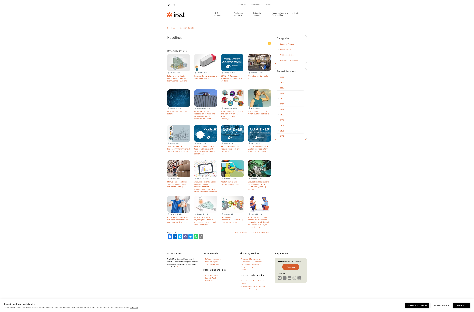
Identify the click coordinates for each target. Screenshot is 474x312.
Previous (243, 232)
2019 (282, 115)
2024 (282, 88)
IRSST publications (211, 275)
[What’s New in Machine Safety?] (178, 98)
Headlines (171, 28)
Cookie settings (441, 306)
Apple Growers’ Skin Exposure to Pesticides (230, 183)
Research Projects (211, 262)
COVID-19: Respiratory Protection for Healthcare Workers (231, 78)
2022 (282, 99)
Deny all (461, 306)
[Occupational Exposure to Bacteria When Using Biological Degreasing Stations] (259, 169)
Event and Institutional (289, 60)
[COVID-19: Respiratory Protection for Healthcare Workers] (232, 62)
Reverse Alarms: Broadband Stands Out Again (205, 77)
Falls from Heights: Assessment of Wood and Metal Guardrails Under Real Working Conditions (204, 115)
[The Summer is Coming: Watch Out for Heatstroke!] (259, 98)
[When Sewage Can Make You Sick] (259, 62)
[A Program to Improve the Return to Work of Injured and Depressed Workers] (178, 204)
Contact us (242, 5)
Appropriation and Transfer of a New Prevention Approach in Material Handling (232, 115)
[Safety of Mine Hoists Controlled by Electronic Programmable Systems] (178, 62)
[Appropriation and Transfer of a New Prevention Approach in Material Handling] (232, 98)
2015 (282, 136)
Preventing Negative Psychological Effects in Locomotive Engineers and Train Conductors (205, 221)
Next (263, 232)
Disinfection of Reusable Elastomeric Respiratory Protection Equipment (258, 148)
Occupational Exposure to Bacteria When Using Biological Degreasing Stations (258, 185)
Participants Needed (288, 49)
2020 (282, 109)
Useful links (209, 281)
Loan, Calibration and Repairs (251, 264)
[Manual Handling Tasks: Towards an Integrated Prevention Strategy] (178, 169)
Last (267, 232)
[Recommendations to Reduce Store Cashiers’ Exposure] (232, 133)
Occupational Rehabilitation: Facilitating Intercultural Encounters (232, 219)
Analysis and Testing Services (251, 259)
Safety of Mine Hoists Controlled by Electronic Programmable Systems (177, 78)
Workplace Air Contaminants (252, 262)
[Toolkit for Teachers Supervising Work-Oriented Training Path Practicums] (178, 133)
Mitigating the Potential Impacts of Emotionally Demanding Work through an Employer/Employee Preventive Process (258, 222)
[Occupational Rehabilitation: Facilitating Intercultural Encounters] (232, 204)
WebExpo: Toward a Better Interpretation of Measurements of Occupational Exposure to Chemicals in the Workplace (205, 187)
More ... (179, 267)
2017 (282, 125)
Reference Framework (212, 259)
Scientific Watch (210, 278)
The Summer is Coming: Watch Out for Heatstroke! (258, 112)
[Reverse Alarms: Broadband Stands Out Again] (205, 62)
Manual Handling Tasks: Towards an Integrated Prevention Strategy (177, 184)
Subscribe (291, 267)
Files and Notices (287, 55)
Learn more (134, 307)
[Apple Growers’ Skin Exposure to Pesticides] (232, 169)
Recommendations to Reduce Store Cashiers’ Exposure (230, 148)
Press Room (255, 5)
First (237, 232)
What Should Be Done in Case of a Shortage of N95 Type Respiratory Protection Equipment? (205, 150)
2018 (282, 120)
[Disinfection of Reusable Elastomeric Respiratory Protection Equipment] (259, 133)
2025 (282, 82)
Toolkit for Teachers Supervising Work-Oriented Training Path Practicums (178, 148)
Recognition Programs (248, 267)
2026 (282, 77)
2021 (282, 104)
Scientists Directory (212, 264)
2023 (282, 93)
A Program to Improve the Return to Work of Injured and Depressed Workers (177, 219)
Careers (267, 5)
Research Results (186, 28)
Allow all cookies (417, 306)
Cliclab (243, 270)
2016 (282, 131)
